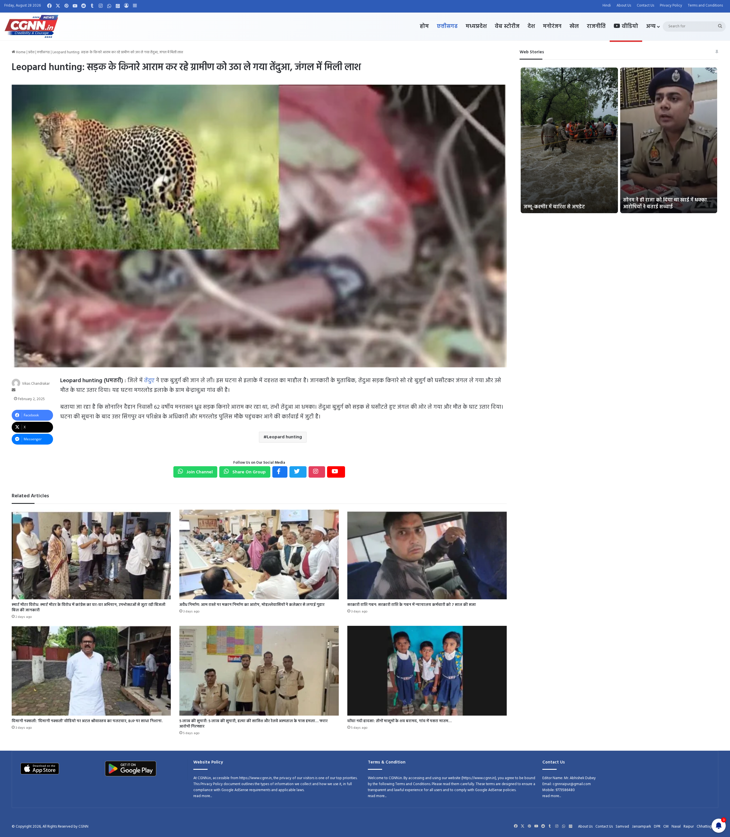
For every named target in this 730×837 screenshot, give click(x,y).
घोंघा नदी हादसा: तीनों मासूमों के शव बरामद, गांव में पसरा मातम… (399, 721)
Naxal (676, 827)
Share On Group (248, 472)
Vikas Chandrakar (36, 383)
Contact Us (645, 6)
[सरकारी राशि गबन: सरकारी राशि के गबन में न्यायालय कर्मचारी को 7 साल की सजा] (427, 554)
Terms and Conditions (705, 6)
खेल (574, 26)
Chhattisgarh (707, 827)
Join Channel (199, 472)
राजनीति (596, 26)
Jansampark (641, 827)
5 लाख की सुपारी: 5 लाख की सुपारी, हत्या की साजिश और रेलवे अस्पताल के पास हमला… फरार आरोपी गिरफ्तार (253, 724)
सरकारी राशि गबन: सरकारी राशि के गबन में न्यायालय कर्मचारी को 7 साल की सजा (411, 605)
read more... (202, 796)
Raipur (689, 827)
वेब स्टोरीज (507, 26)
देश (531, 26)
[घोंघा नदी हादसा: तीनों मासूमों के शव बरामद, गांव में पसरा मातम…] (427, 671)
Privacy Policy (671, 6)
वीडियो (629, 26)
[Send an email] (13, 390)
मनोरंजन (552, 26)
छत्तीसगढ (447, 26)
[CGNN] (31, 26)
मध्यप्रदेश (476, 26)
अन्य (651, 26)
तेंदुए (149, 380)
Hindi (607, 6)
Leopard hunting (284, 437)
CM (666, 827)
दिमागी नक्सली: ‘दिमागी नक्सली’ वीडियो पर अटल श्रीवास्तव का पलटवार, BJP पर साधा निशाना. (87, 721)
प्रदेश (31, 52)
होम (424, 26)
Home (20, 52)
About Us (624, 6)
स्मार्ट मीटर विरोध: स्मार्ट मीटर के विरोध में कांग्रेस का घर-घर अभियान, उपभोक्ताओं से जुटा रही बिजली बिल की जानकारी (88, 608)
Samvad (622, 827)
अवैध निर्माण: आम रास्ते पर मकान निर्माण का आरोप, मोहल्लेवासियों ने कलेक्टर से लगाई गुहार (252, 605)
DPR (657, 827)
